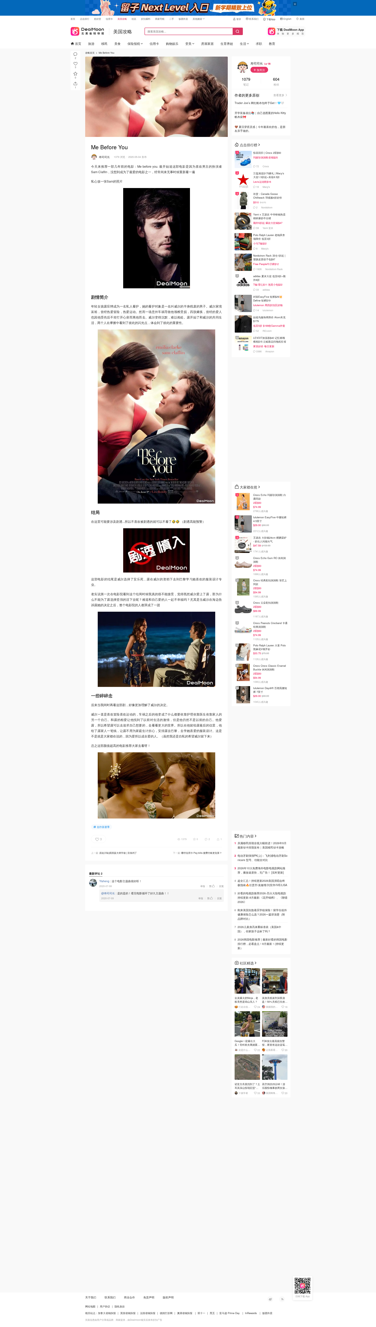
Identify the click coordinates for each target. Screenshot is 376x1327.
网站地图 (90, 1306)
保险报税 (133, 43)
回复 (221, 886)
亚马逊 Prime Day (229, 1313)
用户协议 (105, 1306)
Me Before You (106, 52)
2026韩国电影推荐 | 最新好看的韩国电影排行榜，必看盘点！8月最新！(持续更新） (262, 943)
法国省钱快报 (147, 1313)
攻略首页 (90, 52)
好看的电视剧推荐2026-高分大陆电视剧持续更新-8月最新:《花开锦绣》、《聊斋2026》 (262, 897)
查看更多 (278, 95)
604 (276, 79)
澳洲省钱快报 (184, 1313)
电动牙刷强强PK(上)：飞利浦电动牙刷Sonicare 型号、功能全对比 (262, 858)
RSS (282, 1299)
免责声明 (148, 1297)
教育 (272, 43)
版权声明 (168, 1297)
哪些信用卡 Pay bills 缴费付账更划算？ (201, 852)
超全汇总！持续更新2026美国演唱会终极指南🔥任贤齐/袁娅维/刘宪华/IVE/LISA (262, 883)
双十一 (201, 1313)
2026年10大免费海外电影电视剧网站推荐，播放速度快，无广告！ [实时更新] (261, 870)
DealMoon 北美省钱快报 (87, 30)
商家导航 (159, 18)
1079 (246, 79)
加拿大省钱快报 (107, 1313)
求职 (259, 43)
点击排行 (84, 18)
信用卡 (109, 18)
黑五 (212, 1313)
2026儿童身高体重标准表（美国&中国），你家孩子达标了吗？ (259, 929)
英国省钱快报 (128, 1313)
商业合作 (129, 1297)
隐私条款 (120, 1306)
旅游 (91, 43)
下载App (270, 19)
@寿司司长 (108, 893)
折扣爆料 (145, 18)
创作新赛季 (103, 827)
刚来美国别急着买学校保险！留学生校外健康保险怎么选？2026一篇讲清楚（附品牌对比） (262, 914)
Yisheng (104, 881)
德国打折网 (166, 1313)
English (287, 18)
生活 (243, 43)
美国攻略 (122, 18)
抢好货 (97, 18)
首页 (72, 18)
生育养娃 (227, 43)
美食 (117, 43)
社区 (134, 18)
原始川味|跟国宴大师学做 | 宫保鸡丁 (118, 852)
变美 (188, 43)
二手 (171, 18)
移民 (104, 43)
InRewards (251, 1313)
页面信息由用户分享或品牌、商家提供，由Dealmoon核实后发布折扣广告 (123, 1319)
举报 (202, 886)
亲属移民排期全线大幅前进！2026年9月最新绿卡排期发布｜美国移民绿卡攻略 (262, 845)
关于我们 (90, 1297)
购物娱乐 (172, 43)
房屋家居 (207, 43)
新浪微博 (270, 1299)
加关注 (260, 70)
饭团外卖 (183, 18)
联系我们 (253, 18)
